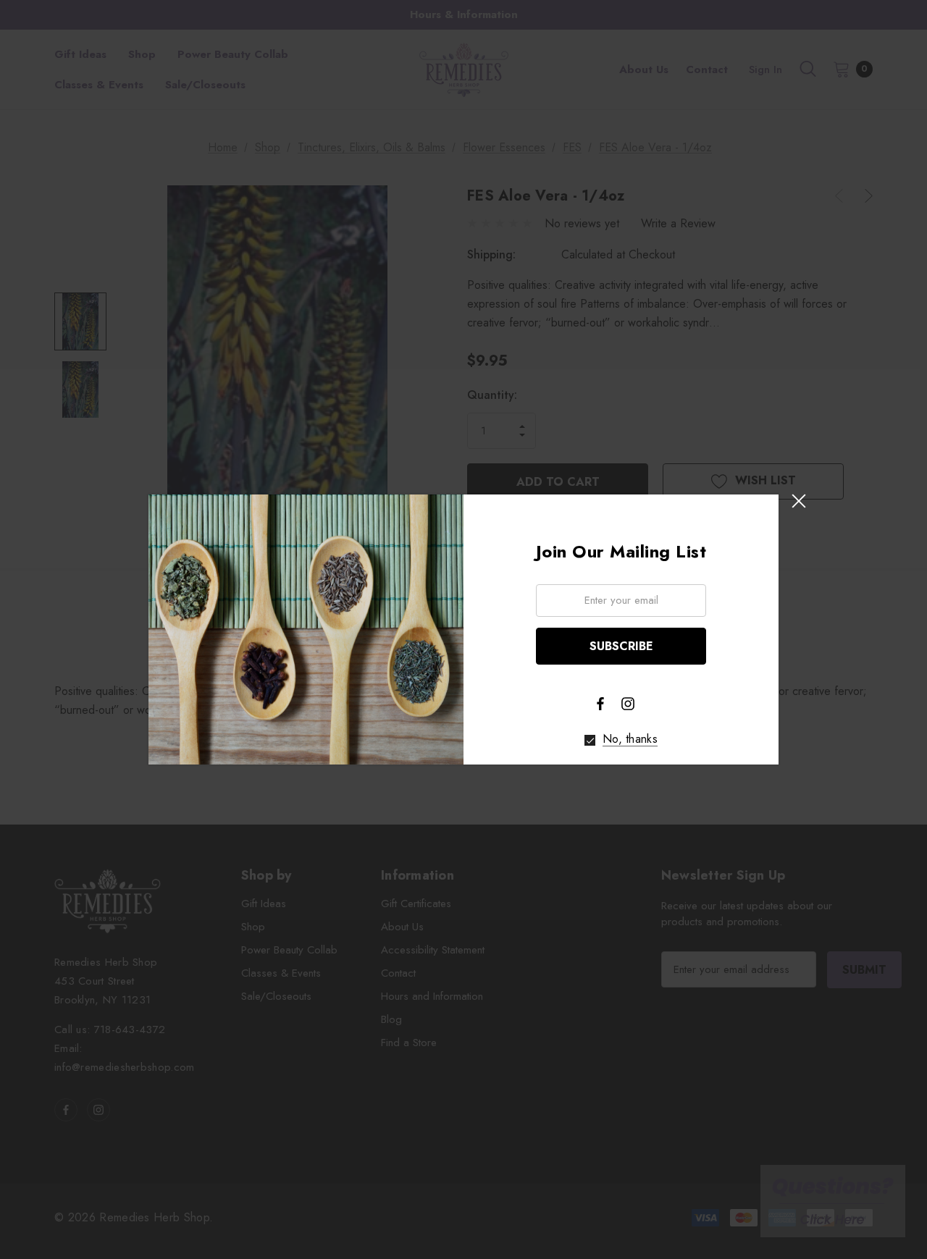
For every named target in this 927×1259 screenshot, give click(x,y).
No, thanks (630, 739)
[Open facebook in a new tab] (600, 703)
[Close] (798, 501)
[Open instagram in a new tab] (627, 703)
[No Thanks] (589, 740)
